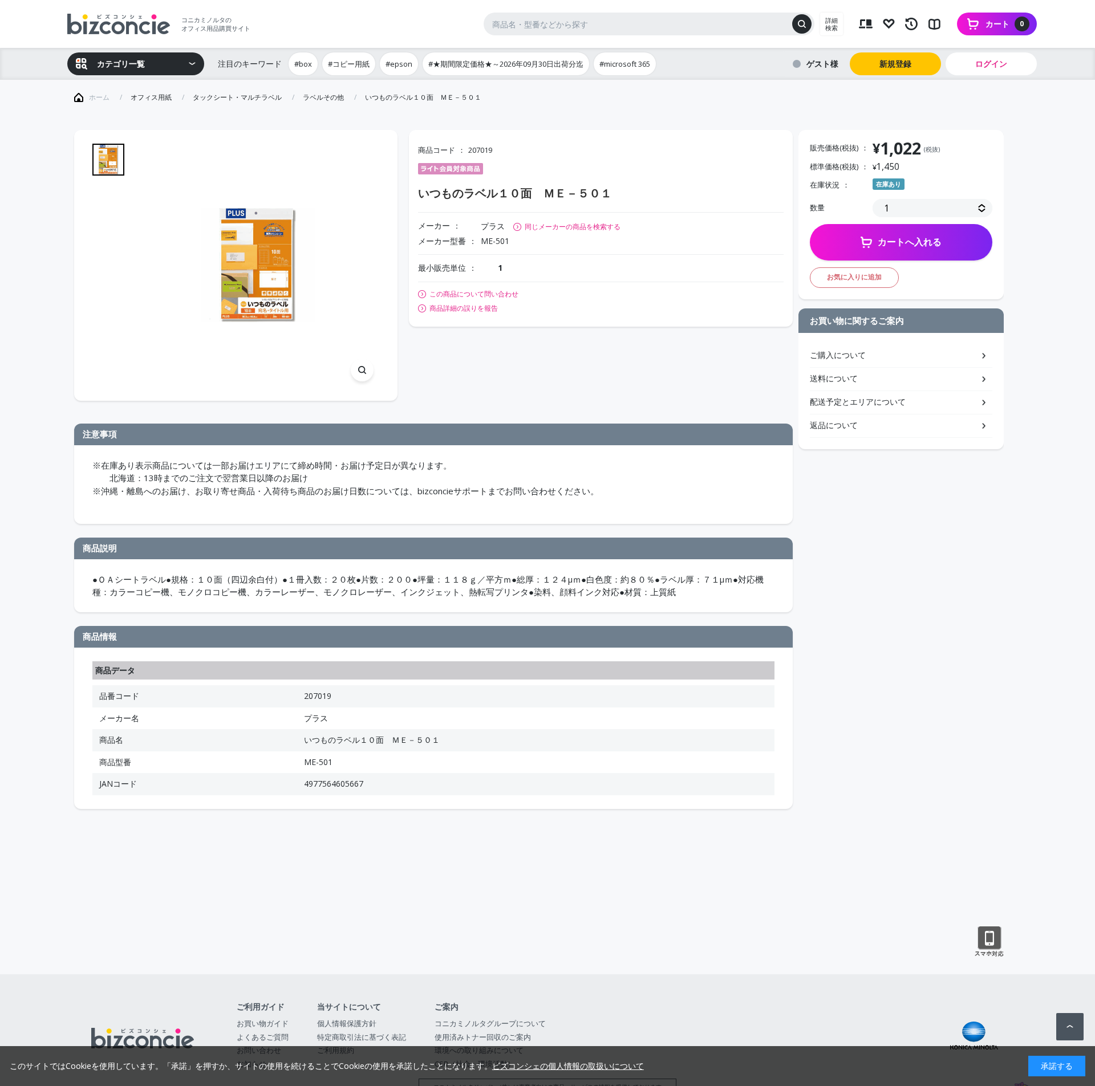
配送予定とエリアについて (858, 401)
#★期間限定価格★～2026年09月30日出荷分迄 (505, 64)
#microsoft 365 (624, 64)
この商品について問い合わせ (473, 294)
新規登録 (895, 63)
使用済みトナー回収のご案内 (483, 1037)
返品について (834, 425)
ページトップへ (1070, 1026)
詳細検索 (831, 24)
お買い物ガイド (263, 1023)
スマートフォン (989, 941)
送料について (834, 378)
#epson (399, 64)
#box (303, 64)
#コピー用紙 (349, 64)
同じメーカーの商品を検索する (572, 226)
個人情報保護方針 (346, 1023)
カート (1005, 23)
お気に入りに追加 (854, 277)
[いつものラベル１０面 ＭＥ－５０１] (257, 265)
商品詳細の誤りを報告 (463, 308)
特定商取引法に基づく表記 (361, 1037)
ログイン (991, 63)
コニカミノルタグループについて (490, 1023)
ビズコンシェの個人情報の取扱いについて (568, 1065)
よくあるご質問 (263, 1037)
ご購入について (838, 354)
